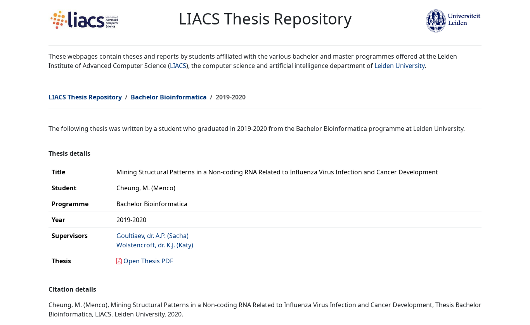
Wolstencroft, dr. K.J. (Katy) (154, 245)
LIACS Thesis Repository (85, 97)
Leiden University (399, 65)
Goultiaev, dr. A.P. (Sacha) (152, 235)
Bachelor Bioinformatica (169, 97)
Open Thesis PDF (148, 261)
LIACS (178, 65)
